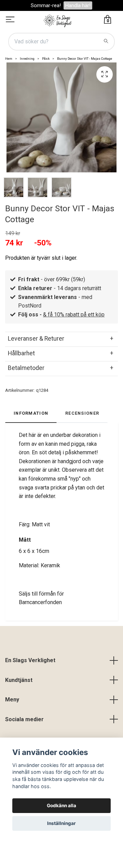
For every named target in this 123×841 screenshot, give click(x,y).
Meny (12, 699)
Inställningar (61, 823)
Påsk (46, 58)
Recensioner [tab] (82, 413)
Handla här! (78, 5)
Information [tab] (31, 413)
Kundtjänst (18, 680)
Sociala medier (24, 719)
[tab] (61, 338)
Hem (8, 58)
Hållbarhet (21, 353)
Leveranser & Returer (36, 338)
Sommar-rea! (46, 5)
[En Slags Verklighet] (57, 20)
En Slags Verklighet (30, 660)
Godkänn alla (61, 805)
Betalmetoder (26, 368)
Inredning (27, 58)
